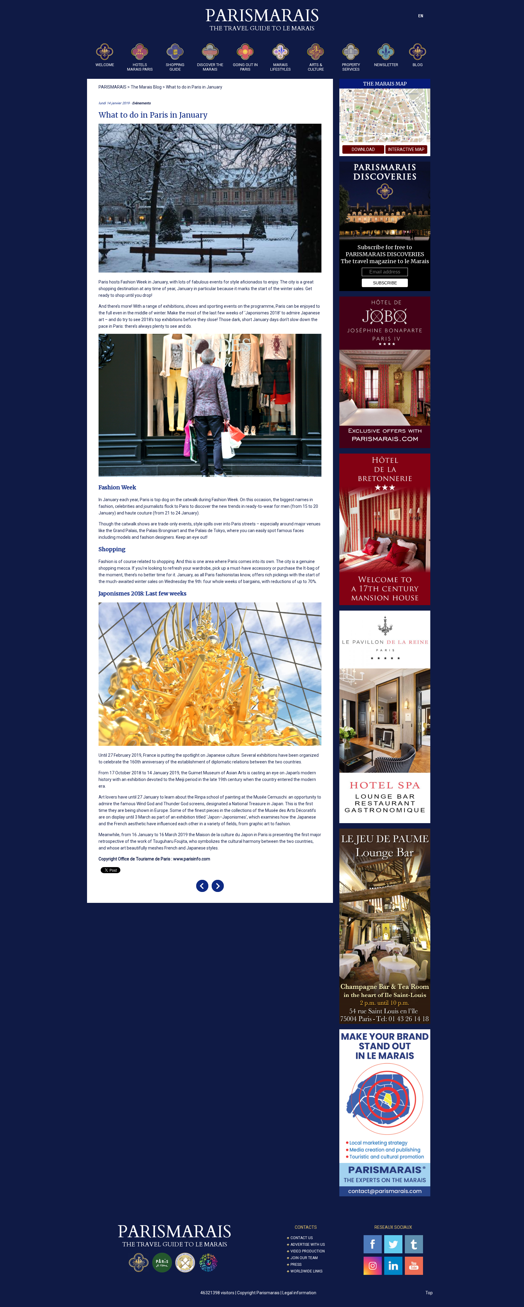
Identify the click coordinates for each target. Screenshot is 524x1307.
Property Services (351, 67)
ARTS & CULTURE (316, 67)
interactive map (406, 149)
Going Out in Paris (245, 67)
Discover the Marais (210, 67)
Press (296, 1264)
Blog (418, 64)
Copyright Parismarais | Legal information (276, 1292)
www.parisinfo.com (191, 858)
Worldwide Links (306, 1271)
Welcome (105, 64)
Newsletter (386, 64)
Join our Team (304, 1258)
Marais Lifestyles (280, 67)
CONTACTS (306, 1227)
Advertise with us (308, 1244)
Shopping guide (175, 67)
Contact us (302, 1238)
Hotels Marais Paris (140, 67)
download (363, 149)
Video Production (308, 1251)
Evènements (141, 103)
